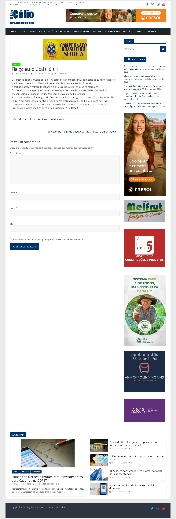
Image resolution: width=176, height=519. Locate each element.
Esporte (97, 31)
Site (11, 223)
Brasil (42, 31)
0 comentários (62, 74)
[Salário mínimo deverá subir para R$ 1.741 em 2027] (99, 455)
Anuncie (152, 31)
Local (23, 31)
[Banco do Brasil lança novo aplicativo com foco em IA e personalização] (99, 440)
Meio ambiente (81, 31)
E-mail (13, 208)
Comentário (16, 153)
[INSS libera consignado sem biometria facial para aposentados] (99, 469)
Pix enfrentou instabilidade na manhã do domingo (133, 487)
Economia (65, 31)
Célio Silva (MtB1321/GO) (43, 74)
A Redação (71, 107)
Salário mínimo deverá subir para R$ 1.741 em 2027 (136, 458)
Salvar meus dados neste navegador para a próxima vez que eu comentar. (48, 239)
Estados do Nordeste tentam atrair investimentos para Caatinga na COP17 (47, 478)
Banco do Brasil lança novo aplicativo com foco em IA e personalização (134, 443)
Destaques (25, 472)
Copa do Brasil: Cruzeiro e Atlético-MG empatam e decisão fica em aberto (51, 4)
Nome (13, 192)
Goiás (32, 31)
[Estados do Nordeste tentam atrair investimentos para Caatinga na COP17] (48, 440)
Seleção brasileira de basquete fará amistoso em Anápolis (84, 131)
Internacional (112, 31)
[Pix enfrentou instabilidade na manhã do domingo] (99, 484)
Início (14, 31)
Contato (139, 31)
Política (52, 31)
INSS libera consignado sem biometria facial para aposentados (135, 472)
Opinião (127, 31)
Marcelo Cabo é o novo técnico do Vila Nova (37, 119)
